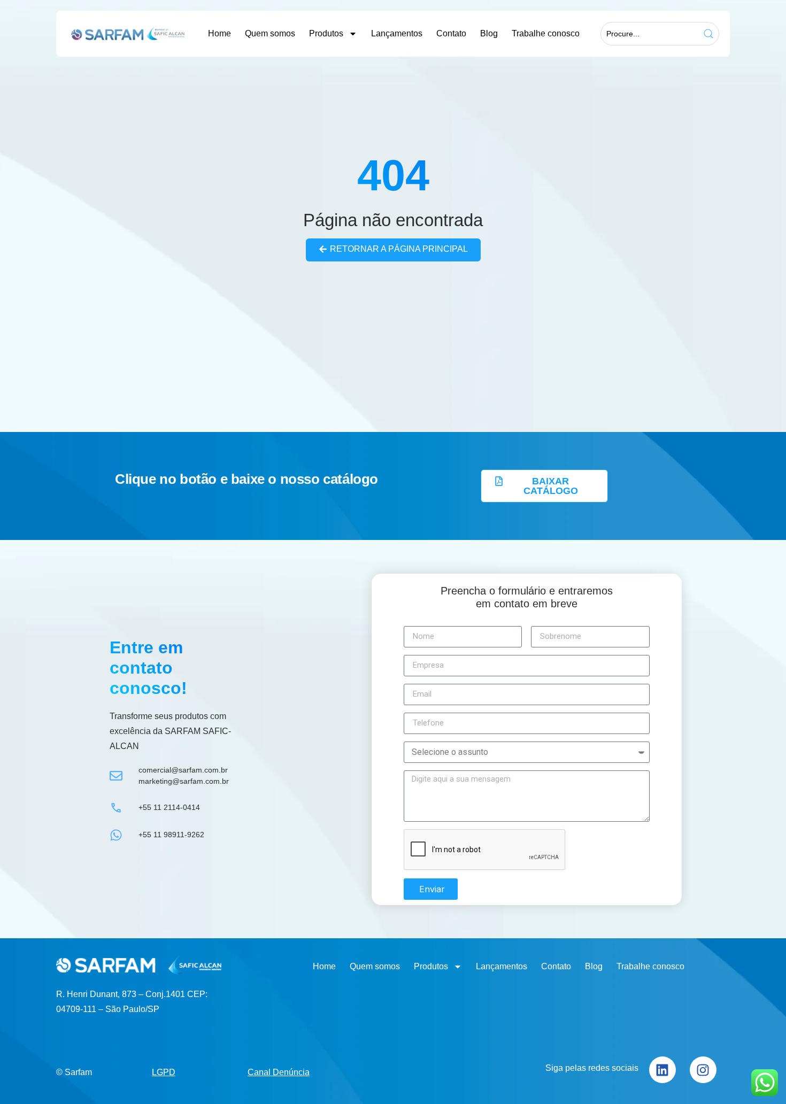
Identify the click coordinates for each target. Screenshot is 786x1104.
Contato (451, 33)
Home (219, 33)
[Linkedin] (662, 1069)
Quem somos (270, 33)
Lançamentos (396, 33)
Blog (489, 33)
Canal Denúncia (279, 1072)
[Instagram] (703, 1069)
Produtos (326, 33)
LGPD (163, 1072)
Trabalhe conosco (546, 33)
